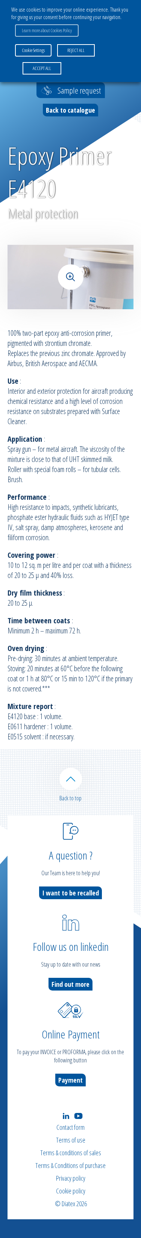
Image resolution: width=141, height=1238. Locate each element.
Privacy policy (70, 1178)
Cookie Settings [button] (33, 50)
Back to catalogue (70, 110)
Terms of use (70, 1139)
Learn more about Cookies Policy (47, 30)
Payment (70, 1080)
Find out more (70, 984)
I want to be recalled (70, 892)
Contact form (70, 1127)
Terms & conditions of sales (70, 1152)
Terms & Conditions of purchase (70, 1165)
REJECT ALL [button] (76, 50)
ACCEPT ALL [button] (42, 68)
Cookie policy (70, 1190)
